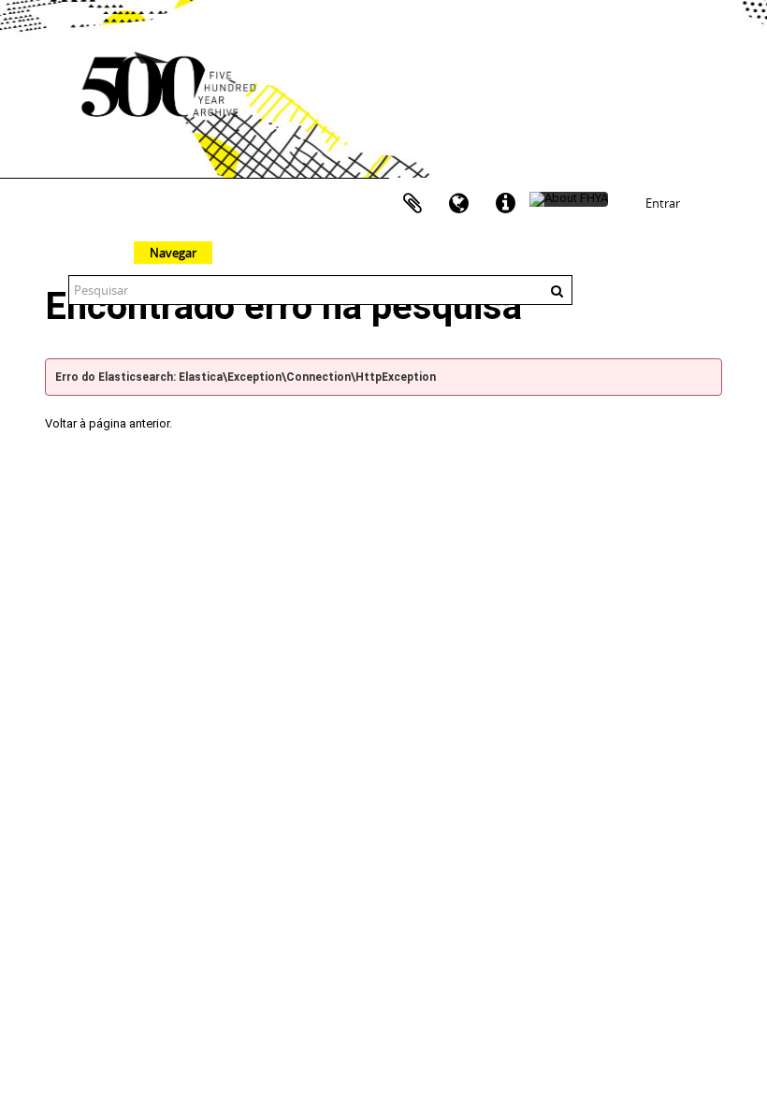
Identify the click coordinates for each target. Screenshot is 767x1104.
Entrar (662, 203)
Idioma (459, 204)
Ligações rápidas (506, 204)
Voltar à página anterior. (108, 423)
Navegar (173, 252)
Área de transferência (412, 204)
